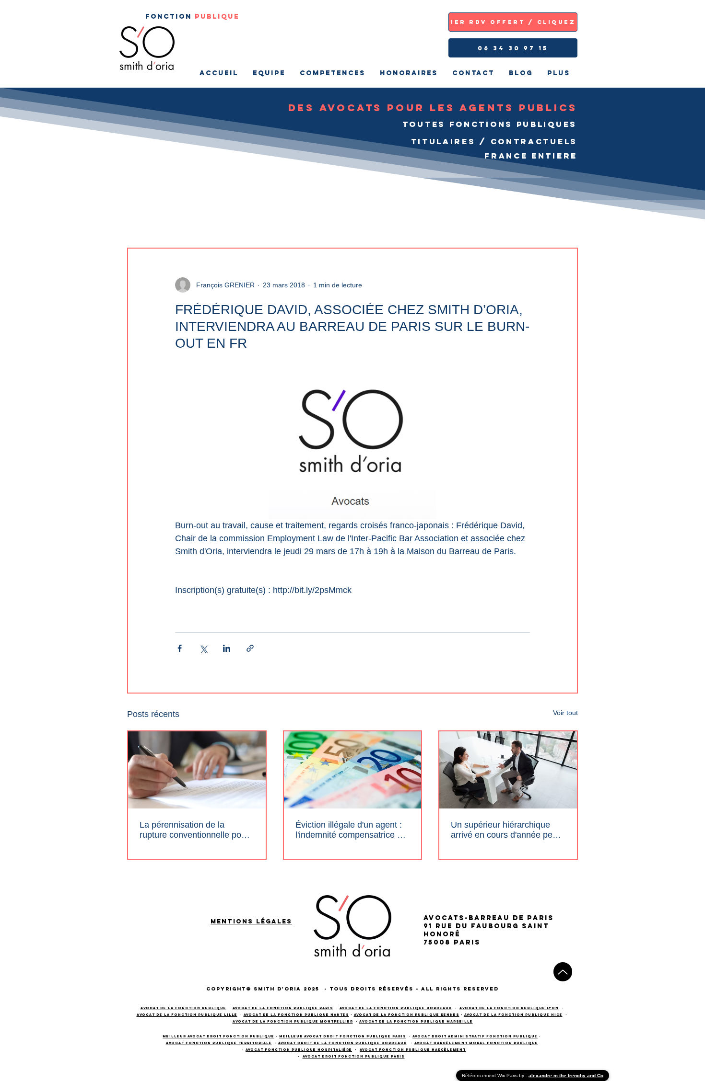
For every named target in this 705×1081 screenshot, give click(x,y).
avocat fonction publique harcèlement (413, 1049)
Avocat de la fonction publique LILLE (187, 1015)
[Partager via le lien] (250, 648)
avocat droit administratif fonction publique (475, 1036)
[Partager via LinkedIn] (226, 648)
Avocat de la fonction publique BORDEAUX (396, 1008)
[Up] (562, 971)
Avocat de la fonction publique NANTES (296, 1015)
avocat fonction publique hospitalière (299, 1049)
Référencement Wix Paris (490, 1075)
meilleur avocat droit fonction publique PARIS (342, 1036)
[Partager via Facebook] (179, 648)
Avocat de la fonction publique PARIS (283, 1008)
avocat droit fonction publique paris (354, 1056)
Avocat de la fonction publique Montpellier (293, 1021)
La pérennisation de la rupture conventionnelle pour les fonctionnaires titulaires (194, 830)
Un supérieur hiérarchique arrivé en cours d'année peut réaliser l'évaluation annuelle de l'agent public (505, 830)
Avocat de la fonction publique (183, 1008)
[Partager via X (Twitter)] (203, 648)
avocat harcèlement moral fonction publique (476, 1043)
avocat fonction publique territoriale (219, 1043)
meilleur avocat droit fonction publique (218, 1036)
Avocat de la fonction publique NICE (513, 1015)
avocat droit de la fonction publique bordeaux (342, 1043)
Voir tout (565, 713)
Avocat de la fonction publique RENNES (406, 1015)
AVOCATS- (446, 918)
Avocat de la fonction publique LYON (509, 1008)
